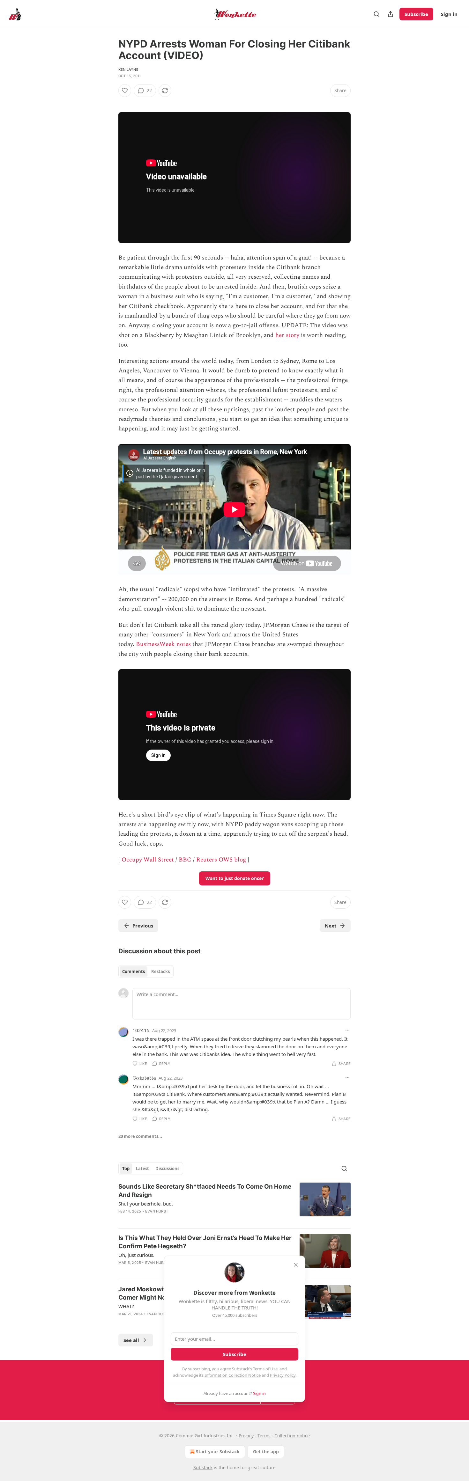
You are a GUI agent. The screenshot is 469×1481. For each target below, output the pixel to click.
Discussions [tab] (167, 1168)
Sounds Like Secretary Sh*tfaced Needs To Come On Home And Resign (204, 1191)
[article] (234, 1203)
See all (131, 1340)
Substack (202, 1467)
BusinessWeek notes (163, 644)
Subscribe (416, 14)
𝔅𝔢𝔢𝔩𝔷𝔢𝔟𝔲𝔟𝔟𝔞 (144, 1077)
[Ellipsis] (347, 1030)
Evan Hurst (156, 1211)
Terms (264, 1436)
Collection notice (292, 1436)
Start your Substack (218, 1451)
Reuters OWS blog (221, 859)
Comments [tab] (133, 971)
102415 (141, 1030)
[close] (296, 1265)
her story (287, 335)
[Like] (124, 90)
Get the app (266, 1451)
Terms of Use (265, 1369)
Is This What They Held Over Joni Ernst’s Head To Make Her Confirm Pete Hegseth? (205, 1242)
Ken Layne (128, 69)
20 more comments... (140, 1136)
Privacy (246, 1436)
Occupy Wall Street (148, 859)
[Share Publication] (390, 14)
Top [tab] (126, 1168)
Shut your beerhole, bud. (145, 1203)
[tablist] (146, 971)
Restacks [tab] (160, 971)
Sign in (449, 14)
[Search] (376, 14)
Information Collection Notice (233, 1375)
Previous (142, 925)
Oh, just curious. (136, 1255)
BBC (185, 859)
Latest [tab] (142, 1168)
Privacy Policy (282, 1375)
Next (331, 925)
